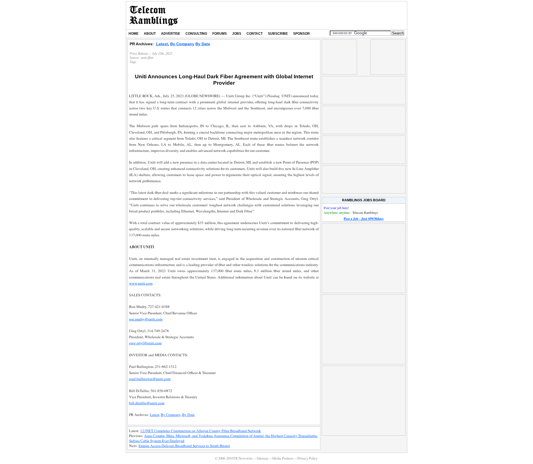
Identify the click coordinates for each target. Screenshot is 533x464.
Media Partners (282, 458)
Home (134, 34)
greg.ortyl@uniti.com (145, 342)
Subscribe (278, 34)
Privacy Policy (308, 458)
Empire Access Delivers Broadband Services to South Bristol (184, 445)
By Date (202, 44)
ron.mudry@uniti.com (145, 319)
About (150, 34)
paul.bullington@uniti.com (149, 378)
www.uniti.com (140, 283)
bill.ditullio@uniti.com (146, 402)
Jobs (236, 34)
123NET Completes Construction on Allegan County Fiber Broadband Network (200, 430)
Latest (162, 44)
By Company (182, 44)
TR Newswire (153, 15)
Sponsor (301, 34)
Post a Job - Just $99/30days (364, 218)
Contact (255, 34)
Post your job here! (336, 207)
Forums (219, 34)
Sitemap (262, 458)
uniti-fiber (147, 58)
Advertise (170, 34)
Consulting (196, 34)
